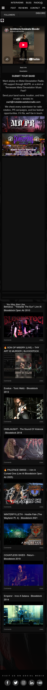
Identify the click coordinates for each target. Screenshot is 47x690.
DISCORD (40, 13)
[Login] (41, 2)
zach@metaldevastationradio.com (23, 101)
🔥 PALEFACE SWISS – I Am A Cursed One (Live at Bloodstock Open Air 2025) (23, 473)
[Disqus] (23, 191)
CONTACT (35, 7)
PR (43, 7)
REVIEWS (23, 7)
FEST (13, 7)
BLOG (28, 2)
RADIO (37, 2)
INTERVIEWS (17, 2)
